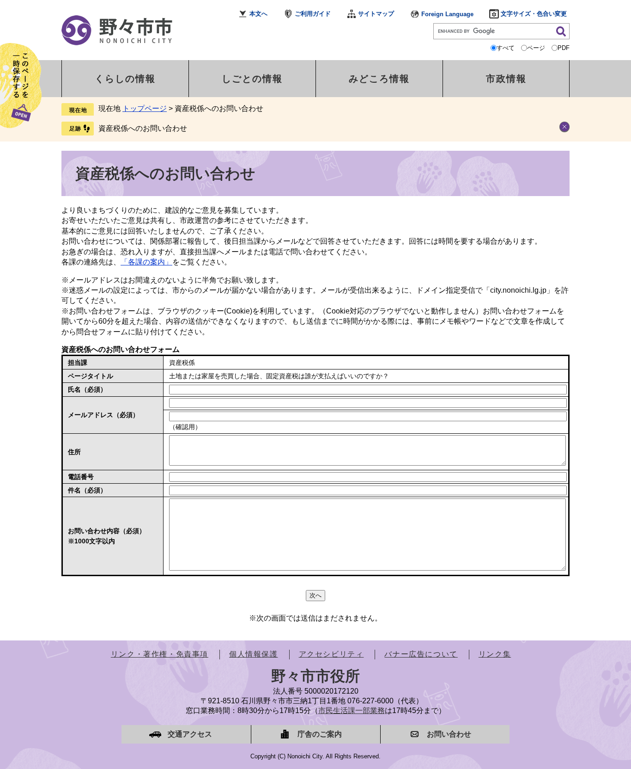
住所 (74, 451)
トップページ (144, 108)
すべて (506, 48)
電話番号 (81, 476)
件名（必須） (87, 490)
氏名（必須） (87, 389)
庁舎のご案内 (319, 734)
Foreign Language (447, 14)
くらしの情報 (125, 79)
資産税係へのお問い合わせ (142, 128)
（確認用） (185, 427)
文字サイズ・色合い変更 (534, 13)
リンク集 (495, 654)
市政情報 (506, 79)
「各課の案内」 (146, 262)
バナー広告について (420, 654)
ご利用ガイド (313, 13)
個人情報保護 (253, 654)
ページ (536, 48)
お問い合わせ (449, 734)
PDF (564, 48)
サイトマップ (376, 13)
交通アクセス (190, 734)
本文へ (258, 13)
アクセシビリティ (331, 654)
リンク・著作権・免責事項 (159, 654)
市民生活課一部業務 (351, 710)
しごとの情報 (252, 79)
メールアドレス (103, 414)
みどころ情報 (379, 79)
